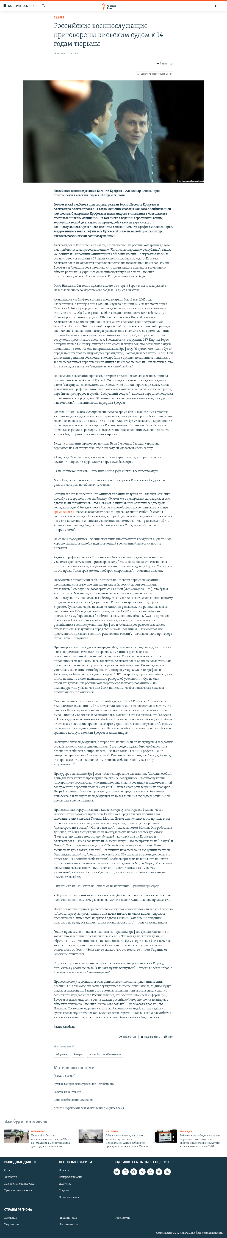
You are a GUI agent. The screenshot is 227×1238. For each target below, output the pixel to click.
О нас (7, 1170)
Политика (65, 1183)
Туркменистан (69, 1224)
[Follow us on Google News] (159, 1171)
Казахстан (10, 1218)
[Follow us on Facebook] (133, 1171)
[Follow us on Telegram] (142, 1171)
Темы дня (186, 1131)
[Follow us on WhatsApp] (150, 1171)
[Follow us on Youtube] (117, 1171)
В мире (59, 17)
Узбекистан (122, 1218)
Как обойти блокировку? (19, 1183)
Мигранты (37, 1131)
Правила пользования (18, 1190)
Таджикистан (68, 1218)
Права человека (69, 1197)
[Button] (164, 63)
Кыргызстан (12, 1224)
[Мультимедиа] (216, 6)
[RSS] (167, 1171)
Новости (64, 1170)
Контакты (10, 1177)
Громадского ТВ (65, 512)
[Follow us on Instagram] (125, 1171)
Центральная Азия (70, 1177)
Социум (64, 1190)
